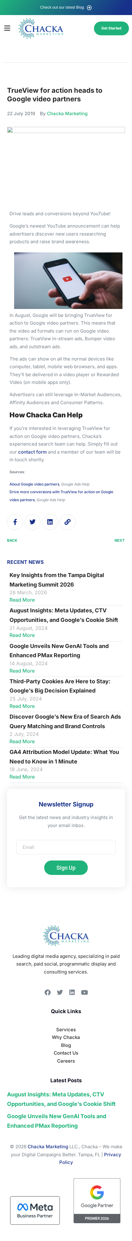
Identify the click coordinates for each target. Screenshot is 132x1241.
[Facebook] (47, 992)
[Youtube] (84, 992)
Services (66, 1029)
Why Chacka (66, 1037)
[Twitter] (33, 522)
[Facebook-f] (15, 522)
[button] (7, 29)
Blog (66, 1045)
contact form (32, 452)
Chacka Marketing (48, 1146)
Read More (22, 600)
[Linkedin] (50, 522)
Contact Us (66, 1053)
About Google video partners (34, 484)
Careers (66, 1061)
